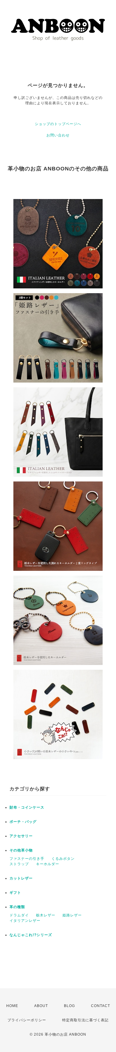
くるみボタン (63, 859)
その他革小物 (21, 850)
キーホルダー (47, 864)
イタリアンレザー (25, 921)
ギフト (15, 893)
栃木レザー (45, 915)
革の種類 (17, 907)
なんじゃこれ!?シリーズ (31, 935)
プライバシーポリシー (26, 1020)
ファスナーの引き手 (27, 859)
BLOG (69, 1006)
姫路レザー (72, 915)
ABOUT (41, 1006)
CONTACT (100, 1006)
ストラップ (19, 864)
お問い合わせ (58, 135)
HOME (12, 1006)
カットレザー (21, 878)
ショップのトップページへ (58, 124)
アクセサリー (21, 836)
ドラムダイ (19, 915)
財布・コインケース (27, 807)
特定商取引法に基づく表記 (85, 1020)
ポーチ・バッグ (23, 822)
